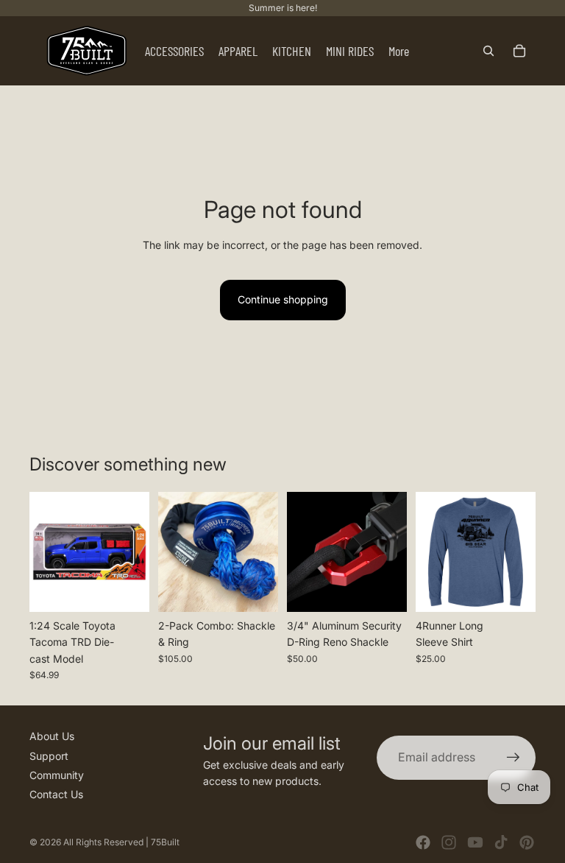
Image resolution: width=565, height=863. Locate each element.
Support (48, 756)
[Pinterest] (527, 842)
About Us (51, 736)
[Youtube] (475, 842)
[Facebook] (423, 842)
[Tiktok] (501, 842)
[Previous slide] (45, 551)
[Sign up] (513, 757)
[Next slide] (133, 551)
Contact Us (56, 794)
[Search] (488, 51)
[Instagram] (449, 842)
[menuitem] (398, 51)
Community (56, 775)
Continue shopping (283, 299)
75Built (165, 842)
